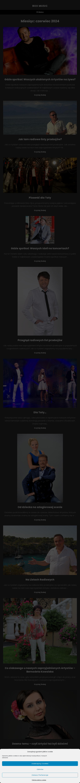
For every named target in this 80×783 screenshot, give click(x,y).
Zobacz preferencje (40, 775)
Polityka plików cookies (39, 780)
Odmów (40, 769)
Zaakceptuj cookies (40, 763)
